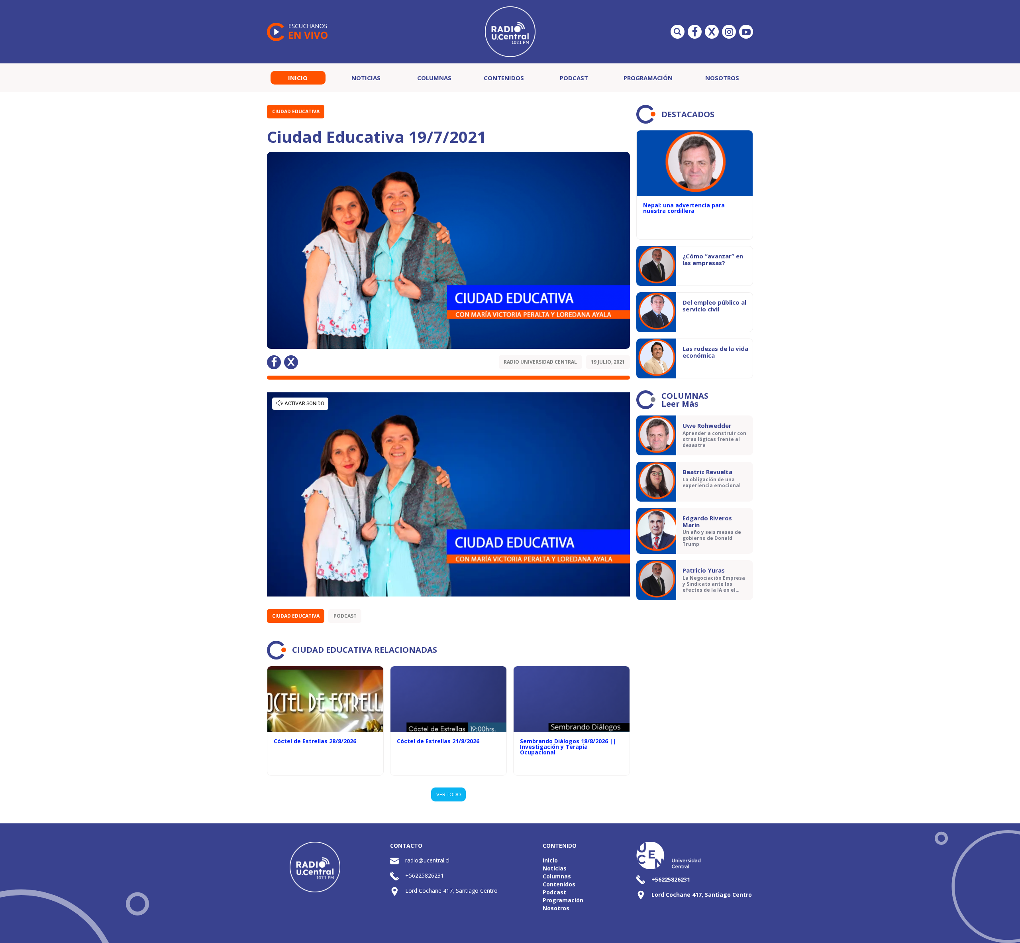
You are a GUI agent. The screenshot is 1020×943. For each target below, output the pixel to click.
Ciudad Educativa (296, 111)
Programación (648, 78)
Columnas (434, 78)
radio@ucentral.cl (427, 860)
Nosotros (722, 78)
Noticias (366, 78)
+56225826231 (424, 875)
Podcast (574, 78)
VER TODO (448, 794)
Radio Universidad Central (540, 361)
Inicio (298, 78)
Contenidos (504, 78)
